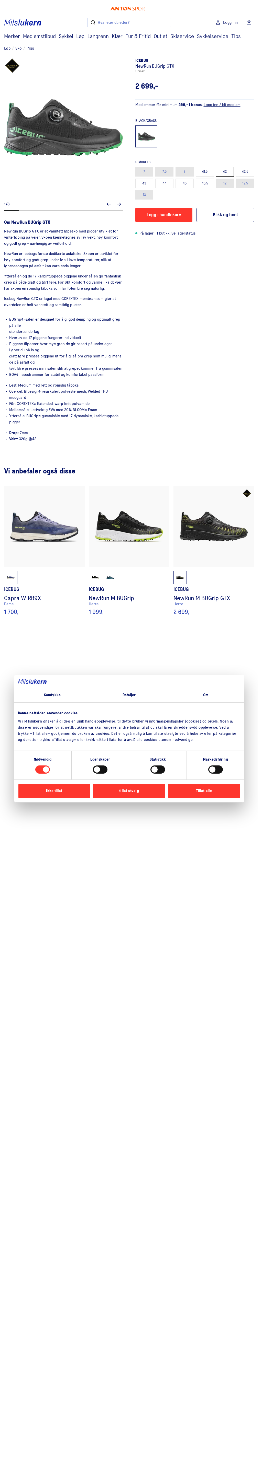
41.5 (205, 171)
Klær (117, 36)
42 (225, 171)
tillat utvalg (129, 791)
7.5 (164, 171)
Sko (18, 48)
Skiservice (182, 36)
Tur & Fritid (138, 36)
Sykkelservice (212, 36)
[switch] (100, 769)
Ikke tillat (54, 791)
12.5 (245, 183)
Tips (236, 36)
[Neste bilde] (119, 204)
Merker (12, 36)
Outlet (160, 36)
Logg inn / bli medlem (222, 105)
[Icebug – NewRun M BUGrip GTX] (213, 550)
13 (144, 195)
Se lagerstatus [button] (183, 233)
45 (185, 183)
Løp (80, 36)
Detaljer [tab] (129, 695)
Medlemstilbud (39, 36)
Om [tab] (205, 695)
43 (144, 183)
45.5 (205, 183)
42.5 (245, 171)
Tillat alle (204, 791)
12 (224, 183)
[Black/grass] (146, 136)
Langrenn (98, 36)
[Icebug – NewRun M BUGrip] (129, 550)
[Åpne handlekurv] (249, 22)
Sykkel (66, 36)
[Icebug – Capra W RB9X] (44, 550)
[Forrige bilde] (109, 204)
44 (164, 183)
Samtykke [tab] (52, 695)
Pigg (30, 48)
